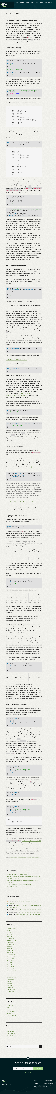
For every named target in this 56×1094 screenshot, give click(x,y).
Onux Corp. (15, 1083)
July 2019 (9, 934)
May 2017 (9, 965)
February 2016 (11, 989)
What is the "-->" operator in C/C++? (16, 359)
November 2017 (11, 956)
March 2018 (10, 952)
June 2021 (9, 930)
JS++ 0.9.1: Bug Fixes (13, 886)
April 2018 (10, 950)
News (34, 7)
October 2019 (11, 932)
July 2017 (9, 963)
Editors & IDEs (39, 2)
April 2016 (10, 987)
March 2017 (10, 967)
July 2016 (9, 981)
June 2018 (10, 946)
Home (17, 2)
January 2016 (10, 991)
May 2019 (9, 936)
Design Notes (11, 1005)
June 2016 (9, 983)
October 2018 (11, 942)
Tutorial (32, 2)
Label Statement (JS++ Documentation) (21, 502)
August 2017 (10, 961)
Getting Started (24, 2)
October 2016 (11, 975)
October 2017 (10, 959)
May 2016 (9, 985)
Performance (11, 1011)
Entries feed (10, 1031)
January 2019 (10, 938)
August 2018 (10, 944)
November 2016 (11, 973)
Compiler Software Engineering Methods (19, 884)
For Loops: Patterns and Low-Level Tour (22, 20)
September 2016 (11, 977)
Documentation (49, 2)
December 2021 (11, 928)
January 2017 (10, 969)
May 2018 (9, 948)
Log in (9, 1029)
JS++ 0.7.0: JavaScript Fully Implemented (29, 909)
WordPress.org (11, 1035)
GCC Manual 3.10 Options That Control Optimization (25, 857)
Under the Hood (11, 1015)
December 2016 (11, 971)
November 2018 (11, 940)
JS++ (17, 861)
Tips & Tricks (21, 861)
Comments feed (11, 1033)
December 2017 (11, 954)
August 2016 (10, 979)
